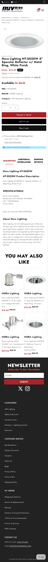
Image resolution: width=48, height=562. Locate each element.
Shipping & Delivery (13, 497)
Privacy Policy (10, 471)
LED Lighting (10, 409)
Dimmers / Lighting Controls (16, 425)
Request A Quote (24, 115)
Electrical (8, 430)
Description (9, 160)
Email (15, 2)
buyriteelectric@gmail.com (20, 546)
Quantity (4, 103)
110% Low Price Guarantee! (16, 518)
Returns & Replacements (14, 502)
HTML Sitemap (10, 529)
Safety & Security (11, 414)
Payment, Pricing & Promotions (17, 513)
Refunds (8, 507)
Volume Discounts (12, 450)
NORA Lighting (16, 93)
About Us (8, 461)
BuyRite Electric (7, 18)
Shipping (4, 73)
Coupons (8, 455)
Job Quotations (10, 445)
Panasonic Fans (11, 420)
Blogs (7, 466)
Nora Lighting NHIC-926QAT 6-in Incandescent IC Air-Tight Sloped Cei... (13, 344)
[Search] (44, 2)
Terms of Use (10, 477)
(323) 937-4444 (22, 542)
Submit (24, 382)
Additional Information (24, 160)
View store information (13, 142)
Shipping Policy (11, 482)
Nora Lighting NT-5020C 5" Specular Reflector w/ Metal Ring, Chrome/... (34, 300)
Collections (24, 18)
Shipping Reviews (38, 160)
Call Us (6, 2)
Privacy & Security (12, 523)
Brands (16, 18)
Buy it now (24, 128)
